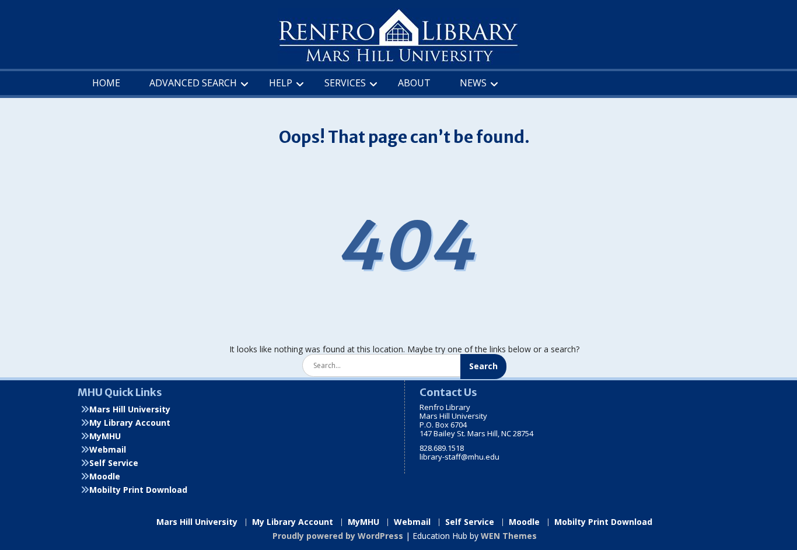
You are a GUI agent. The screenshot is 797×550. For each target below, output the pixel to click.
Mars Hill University (129, 409)
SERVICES (345, 82)
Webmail (107, 449)
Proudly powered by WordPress (337, 535)
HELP (280, 82)
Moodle (104, 476)
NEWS (473, 82)
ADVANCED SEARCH (193, 82)
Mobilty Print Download (138, 489)
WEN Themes (509, 535)
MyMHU (105, 436)
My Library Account (129, 422)
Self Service (113, 462)
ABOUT (414, 82)
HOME (106, 82)
